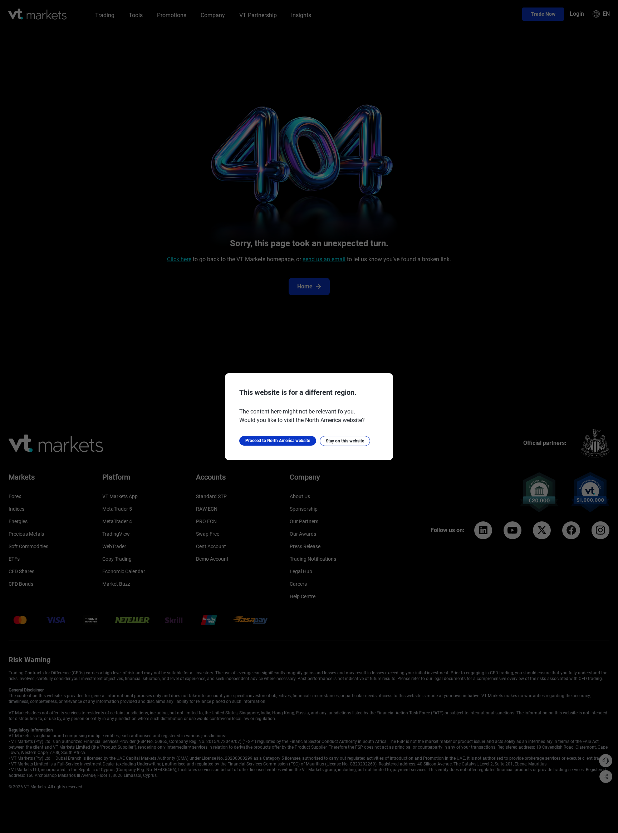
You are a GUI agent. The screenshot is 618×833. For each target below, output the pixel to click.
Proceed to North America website (277, 440)
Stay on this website (345, 440)
